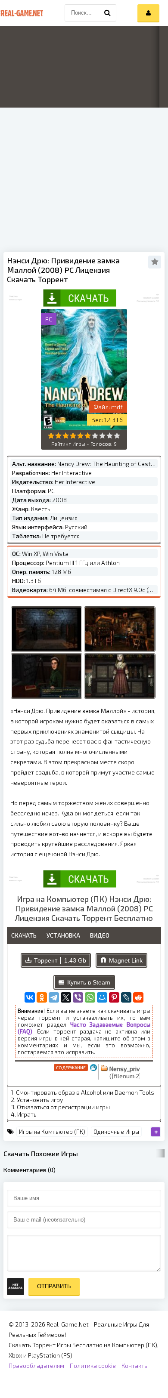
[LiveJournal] (126, 997)
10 (117, 435)
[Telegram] (54, 997)
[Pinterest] (114, 997)
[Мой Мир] (102, 997)
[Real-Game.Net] (21, 13)
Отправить (54, 1286)
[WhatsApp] (90, 997)
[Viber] (78, 997)
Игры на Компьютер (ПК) (52, 1131)
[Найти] (107, 13)
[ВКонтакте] (30, 997)
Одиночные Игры (116, 1131)
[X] (66, 997)
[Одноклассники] (42, 997)
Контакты (135, 1365)
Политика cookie (93, 1365)
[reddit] (138, 997)
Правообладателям (36, 1365)
